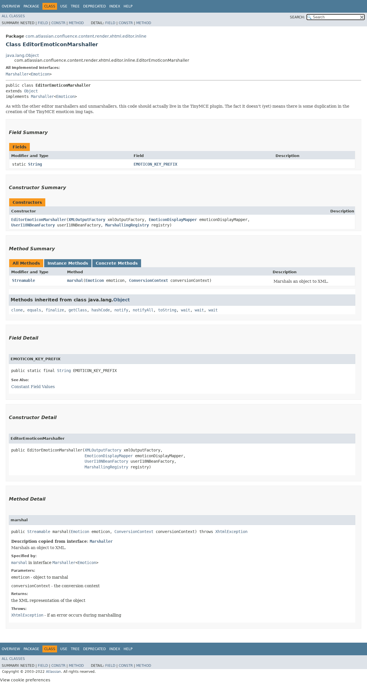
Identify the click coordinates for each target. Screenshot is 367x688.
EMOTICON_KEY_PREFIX (155, 164)
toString (167, 310)
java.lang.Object (22, 55)
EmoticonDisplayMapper (173, 219)
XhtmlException (231, 531)
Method (76, 23)
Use (63, 6)
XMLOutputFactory (87, 219)
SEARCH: (297, 17)
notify (121, 310)
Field (43, 23)
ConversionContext (148, 280)
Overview (11, 6)
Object (31, 91)
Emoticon (40, 74)
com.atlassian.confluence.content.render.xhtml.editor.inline (86, 36)
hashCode (100, 310)
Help (128, 6)
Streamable (23, 280)
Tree (75, 6)
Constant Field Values (33, 386)
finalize (55, 310)
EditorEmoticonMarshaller (38, 219)
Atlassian (53, 672)
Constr (58, 23)
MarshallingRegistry (127, 225)
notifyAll (143, 310)
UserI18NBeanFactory (33, 225)
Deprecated (94, 6)
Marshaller (17, 74)
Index (114, 6)
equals (34, 310)
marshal (75, 280)
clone (17, 310)
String (35, 164)
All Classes (13, 16)
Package (31, 6)
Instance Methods (68, 263)
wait (185, 310)
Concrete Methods (117, 263)
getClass (78, 310)
